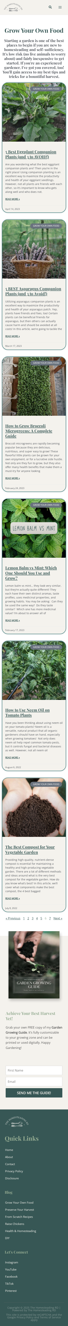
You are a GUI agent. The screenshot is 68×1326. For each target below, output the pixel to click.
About (9, 1157)
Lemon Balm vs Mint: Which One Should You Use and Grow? (31, 573)
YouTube (10, 1269)
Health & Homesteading (20, 1231)
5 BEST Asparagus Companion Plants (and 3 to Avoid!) (33, 291)
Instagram (11, 1262)
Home (9, 1150)
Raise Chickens (14, 1224)
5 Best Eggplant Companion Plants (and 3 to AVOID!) (30, 154)
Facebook (11, 1276)
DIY (7, 1238)
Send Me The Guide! (34, 1093)
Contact (10, 1164)
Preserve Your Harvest (19, 1209)
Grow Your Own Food (19, 1202)
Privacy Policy (14, 1171)
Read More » (12, 199)
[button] (50, 7)
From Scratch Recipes (19, 1217)
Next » (57, 918)
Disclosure (12, 1178)
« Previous (13, 918)
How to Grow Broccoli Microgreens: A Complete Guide (28, 431)
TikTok (9, 1283)
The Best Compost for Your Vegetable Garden (30, 849)
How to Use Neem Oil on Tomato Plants (27, 712)
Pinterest (11, 1291)
